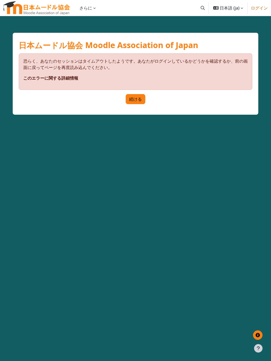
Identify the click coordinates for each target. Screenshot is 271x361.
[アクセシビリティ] (258, 335)
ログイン (259, 8)
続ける (135, 99)
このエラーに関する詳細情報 (50, 78)
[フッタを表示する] (258, 348)
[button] (202, 8)
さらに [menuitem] (85, 8)
